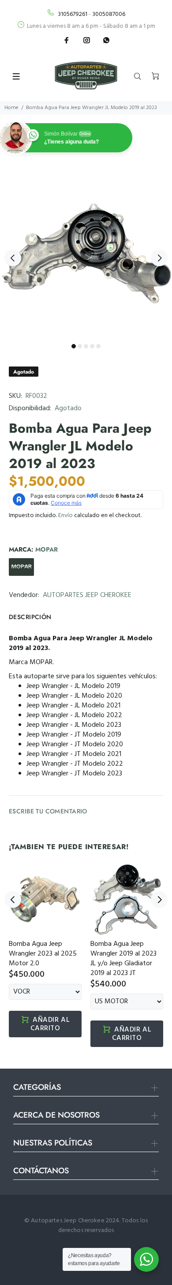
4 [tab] (92, 346)
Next (159, 257)
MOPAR (21, 567)
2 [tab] (80, 346)
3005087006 (108, 14)
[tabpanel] (86, 253)
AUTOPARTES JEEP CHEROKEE (87, 595)
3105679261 (72, 14)
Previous (12, 257)
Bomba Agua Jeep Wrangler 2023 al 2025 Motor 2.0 (43, 953)
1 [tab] (73, 346)
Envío (65, 515)
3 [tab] (86, 346)
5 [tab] (98, 346)
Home (11, 107)
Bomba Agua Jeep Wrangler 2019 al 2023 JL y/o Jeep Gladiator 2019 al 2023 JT (123, 958)
